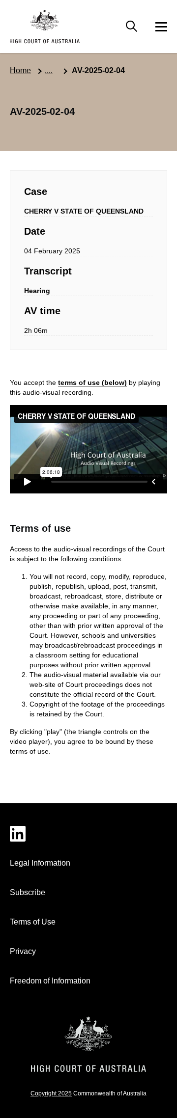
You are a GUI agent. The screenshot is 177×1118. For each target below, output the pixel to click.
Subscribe (27, 892)
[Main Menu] (132, 26)
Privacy (23, 951)
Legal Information (40, 863)
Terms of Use (33, 922)
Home (20, 70)
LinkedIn (88, 834)
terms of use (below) (92, 382)
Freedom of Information (50, 981)
